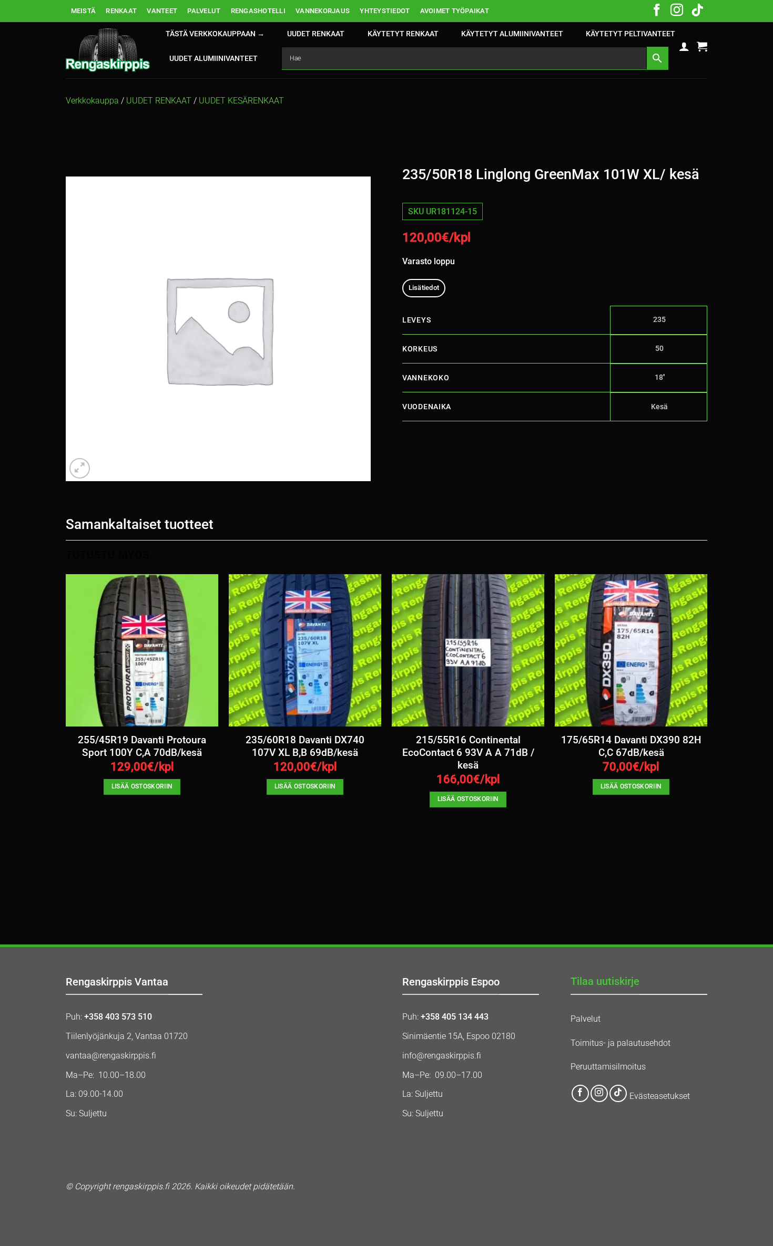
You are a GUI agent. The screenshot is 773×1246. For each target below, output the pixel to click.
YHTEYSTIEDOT (385, 11)
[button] (684, 46)
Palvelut (586, 1019)
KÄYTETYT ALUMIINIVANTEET (512, 33)
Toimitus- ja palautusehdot (620, 1043)
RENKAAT (121, 11)
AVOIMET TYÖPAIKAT (454, 11)
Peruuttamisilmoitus (608, 1067)
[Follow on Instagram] (676, 11)
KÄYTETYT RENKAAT (403, 33)
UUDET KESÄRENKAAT (241, 101)
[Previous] (66, 742)
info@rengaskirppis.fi (441, 1056)
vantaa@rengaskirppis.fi (111, 1056)
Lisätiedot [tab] (424, 288)
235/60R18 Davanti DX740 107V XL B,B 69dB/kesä (305, 746)
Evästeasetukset (659, 1096)
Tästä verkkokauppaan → (215, 33)
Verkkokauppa (92, 101)
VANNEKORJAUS (323, 11)
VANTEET (162, 11)
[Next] (707, 742)
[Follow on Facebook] (656, 11)
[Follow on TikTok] (697, 11)
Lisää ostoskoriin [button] (142, 786)
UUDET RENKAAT (315, 33)
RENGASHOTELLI (258, 11)
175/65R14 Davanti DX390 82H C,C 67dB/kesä (631, 746)
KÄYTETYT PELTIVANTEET (630, 33)
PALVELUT (203, 11)
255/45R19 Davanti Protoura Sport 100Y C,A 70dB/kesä (142, 746)
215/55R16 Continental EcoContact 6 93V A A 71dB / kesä (468, 753)
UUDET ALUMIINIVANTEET (213, 58)
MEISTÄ (83, 11)
